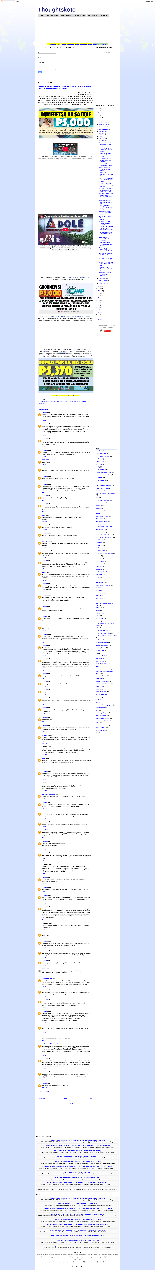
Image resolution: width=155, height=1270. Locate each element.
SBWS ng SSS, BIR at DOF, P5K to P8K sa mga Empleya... (106, 207)
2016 (99, 293)
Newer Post (42, 1098)
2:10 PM (44, 537)
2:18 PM (44, 818)
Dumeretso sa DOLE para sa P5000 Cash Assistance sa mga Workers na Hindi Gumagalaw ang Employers (77, 1166)
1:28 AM (44, 798)
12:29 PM (44, 529)
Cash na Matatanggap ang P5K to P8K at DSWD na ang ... (106, 264)
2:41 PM (44, 1055)
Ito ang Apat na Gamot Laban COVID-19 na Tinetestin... (105, 239)
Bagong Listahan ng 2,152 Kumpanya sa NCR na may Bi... (105, 233)
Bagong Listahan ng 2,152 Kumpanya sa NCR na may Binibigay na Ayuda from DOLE (77, 1140)
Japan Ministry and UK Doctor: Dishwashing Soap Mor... (105, 212)
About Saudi (99, 451)
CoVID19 (59, 401)
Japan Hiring (99, 564)
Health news (99, 545)
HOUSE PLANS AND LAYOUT (104, 537)
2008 (99, 312)
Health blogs (99, 542)
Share (39, 90)
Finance (98, 513)
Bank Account (99, 464)
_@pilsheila (45, 541)
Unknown (44, 412)
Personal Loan (99, 618)
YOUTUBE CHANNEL (52, 15)
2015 (99, 295)
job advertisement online (102, 694)
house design (99, 678)
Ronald (44, 830)
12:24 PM (44, 1088)
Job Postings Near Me (101, 571)
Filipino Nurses (99, 510)
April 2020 (102, 141)
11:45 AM (44, 500)
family (97, 666)
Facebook (98, 508)
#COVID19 (44, 401)
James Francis (46, 551)
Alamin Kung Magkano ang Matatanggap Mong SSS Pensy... (106, 180)
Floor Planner (99, 518)
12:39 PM (44, 790)
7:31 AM (44, 704)
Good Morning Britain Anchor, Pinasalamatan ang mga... (105, 244)
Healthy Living (99, 548)
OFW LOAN (99, 598)
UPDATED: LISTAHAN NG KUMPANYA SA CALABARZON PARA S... (106, 196)
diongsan (44, 572)
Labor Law (98, 579)
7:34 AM (44, 420)
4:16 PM (44, 929)
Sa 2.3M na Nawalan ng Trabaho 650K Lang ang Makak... (105, 149)
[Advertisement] (77, 32)
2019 (99, 286)
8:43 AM (44, 464)
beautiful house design (101, 663)
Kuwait (97, 577)
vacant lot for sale (100, 730)
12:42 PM (44, 754)
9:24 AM (44, 1022)
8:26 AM (44, 456)
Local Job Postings (101, 593)
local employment (100, 707)
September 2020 (103, 129)
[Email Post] (44, 399)
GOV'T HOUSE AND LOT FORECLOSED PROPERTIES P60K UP (106, 228)
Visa (97, 653)
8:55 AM (44, 996)
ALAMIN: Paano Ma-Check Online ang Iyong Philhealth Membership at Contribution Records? (77, 1145)
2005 (99, 319)
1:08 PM (44, 767)
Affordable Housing (101, 453)
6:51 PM (44, 860)
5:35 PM (44, 591)
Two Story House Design (102, 645)
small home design (101, 715)
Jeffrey (43, 515)
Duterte (98, 497)
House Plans (99, 558)
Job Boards (99, 569)
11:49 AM (44, 511)
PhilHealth (98, 621)
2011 (99, 305)
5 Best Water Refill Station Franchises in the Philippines (77, 1203)
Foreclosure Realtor (101, 529)
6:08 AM (44, 678)
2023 (99, 113)
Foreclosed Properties (101, 521)
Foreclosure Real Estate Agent (104, 526)
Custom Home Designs (102, 490)
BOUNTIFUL (104, 15)
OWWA (98, 610)
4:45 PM (44, 568)
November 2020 (103, 124)
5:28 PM (44, 849)
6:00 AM (44, 779)
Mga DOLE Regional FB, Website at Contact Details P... (105, 223)
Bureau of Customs (101, 480)
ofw (97, 710)
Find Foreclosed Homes (102, 516)
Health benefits (99, 540)
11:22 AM (44, 1040)
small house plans (100, 727)
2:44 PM (44, 557)
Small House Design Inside (103, 633)
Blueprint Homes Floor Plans (103, 474)
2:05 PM (44, 947)
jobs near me (99, 702)
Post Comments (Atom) (69, 1104)
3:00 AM (44, 642)
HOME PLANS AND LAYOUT (104, 534)
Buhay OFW (99, 477)
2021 (99, 117)
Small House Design (101, 630)
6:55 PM (44, 612)
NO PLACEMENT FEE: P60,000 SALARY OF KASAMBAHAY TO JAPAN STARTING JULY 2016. (77, 1188)
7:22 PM (44, 622)
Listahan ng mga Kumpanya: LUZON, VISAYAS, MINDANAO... (106, 249)
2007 (99, 314)
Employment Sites (100, 502)
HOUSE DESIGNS (66, 15)
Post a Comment (44, 1091)
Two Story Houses (100, 647)
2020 (99, 120)
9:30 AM (44, 713)
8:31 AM (44, 986)
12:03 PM (44, 743)
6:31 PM (44, 603)
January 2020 (102, 283)
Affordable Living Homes (102, 456)
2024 (99, 110)
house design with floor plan (103, 683)
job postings (99, 697)
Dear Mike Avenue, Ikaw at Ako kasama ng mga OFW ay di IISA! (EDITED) (77, 1151)
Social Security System (102, 642)
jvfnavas (44, 968)
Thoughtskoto (57, 9)
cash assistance (51, 401)
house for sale (99, 686)
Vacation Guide (100, 650)
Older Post (89, 1098)
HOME (41, 15)
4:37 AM (44, 874)
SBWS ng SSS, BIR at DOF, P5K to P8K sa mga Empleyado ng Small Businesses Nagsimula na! (77, 1246)
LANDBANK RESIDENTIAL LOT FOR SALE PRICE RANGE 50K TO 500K (77, 1156)
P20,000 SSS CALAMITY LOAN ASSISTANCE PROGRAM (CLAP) (105, 190)
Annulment (98, 459)
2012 (99, 302)
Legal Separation (100, 582)
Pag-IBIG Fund (100, 613)
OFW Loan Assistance (102, 601)
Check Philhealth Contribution (103, 485)
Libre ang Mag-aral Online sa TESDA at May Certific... (105, 254)
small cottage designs (101, 713)
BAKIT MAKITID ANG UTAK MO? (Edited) (77, 1172)
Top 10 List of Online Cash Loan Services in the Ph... (106, 164)
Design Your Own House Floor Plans (105, 493)
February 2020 (103, 281)
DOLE (88, 401)
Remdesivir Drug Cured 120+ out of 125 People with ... (105, 202)
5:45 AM (44, 883)
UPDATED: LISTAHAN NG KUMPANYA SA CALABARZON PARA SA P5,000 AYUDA (77, 1161)
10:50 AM (44, 480)
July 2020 (101, 134)
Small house (99, 640)
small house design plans (102, 725)
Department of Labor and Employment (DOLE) (74, 401)
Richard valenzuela (47, 978)
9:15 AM (44, 1007)
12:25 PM (44, 521)
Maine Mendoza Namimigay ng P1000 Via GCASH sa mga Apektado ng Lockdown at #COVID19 (77, 1182)
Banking (98, 467)
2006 (99, 316)
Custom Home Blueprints (102, 488)
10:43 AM (44, 731)
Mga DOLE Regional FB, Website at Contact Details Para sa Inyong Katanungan (77, 1230)
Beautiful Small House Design (103, 472)
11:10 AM (44, 492)
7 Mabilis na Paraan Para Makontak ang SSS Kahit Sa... (106, 174)
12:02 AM (44, 1079)
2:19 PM (44, 547)
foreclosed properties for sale (103, 669)
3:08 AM (44, 655)
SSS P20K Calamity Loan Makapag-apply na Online (106, 259)
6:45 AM (44, 686)
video (97, 733)
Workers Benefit (42, 403)
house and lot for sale (101, 675)
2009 (99, 309)
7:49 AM (44, 435)
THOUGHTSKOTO (56, 316)
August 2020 (102, 131)
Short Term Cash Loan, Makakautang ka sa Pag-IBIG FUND (106, 185)
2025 (99, 108)
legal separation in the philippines (104, 705)
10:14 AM (44, 808)
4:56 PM (44, 580)
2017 (99, 291)
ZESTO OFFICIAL (47, 460)
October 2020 (102, 126)
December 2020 (103, 122)
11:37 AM (44, 837)
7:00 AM (44, 937)
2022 (99, 115)
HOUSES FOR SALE (79, 15)
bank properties (100, 661)
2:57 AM (44, 630)
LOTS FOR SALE (92, 15)
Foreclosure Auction (101, 524)
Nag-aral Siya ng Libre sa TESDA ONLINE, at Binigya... (105, 169)
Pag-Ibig (98, 615)
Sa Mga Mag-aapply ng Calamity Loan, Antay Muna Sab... (105, 160)
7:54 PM (44, 957)
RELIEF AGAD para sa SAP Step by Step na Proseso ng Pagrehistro (77, 1177)
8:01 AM (44, 826)
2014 (99, 298)
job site (97, 699)
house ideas (99, 689)
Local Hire (98, 590)
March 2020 (102, 278)
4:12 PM (44, 1032)
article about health (101, 655)
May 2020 (102, 138)
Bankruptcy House (101, 469)
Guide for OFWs (100, 532)
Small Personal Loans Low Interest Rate (106, 635)
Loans (97, 587)
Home (65, 1098)
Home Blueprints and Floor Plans (104, 553)
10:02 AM (44, 722)
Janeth (43, 758)
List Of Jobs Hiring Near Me (103, 585)
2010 (99, 307)
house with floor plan (101, 691)
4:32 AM (44, 670)
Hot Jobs (98, 556)
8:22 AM (44, 903)
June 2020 (102, 136)
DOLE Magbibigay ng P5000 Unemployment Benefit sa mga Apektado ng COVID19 (77, 1235)
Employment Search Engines (103, 500)
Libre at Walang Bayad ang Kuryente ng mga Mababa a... (106, 218)
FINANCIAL (99, 505)
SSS (97, 627)
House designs (100, 561)
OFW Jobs (98, 595)
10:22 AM (44, 472)
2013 (99, 300)
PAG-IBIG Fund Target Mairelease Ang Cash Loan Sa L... (105, 155)
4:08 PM (44, 1068)
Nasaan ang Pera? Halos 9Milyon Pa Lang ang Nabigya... (105, 144)
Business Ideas (100, 482)
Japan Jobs (99, 566)
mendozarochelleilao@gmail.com (51, 1044)
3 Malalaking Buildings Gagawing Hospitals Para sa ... (106, 269)
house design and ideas (102, 681)
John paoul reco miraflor (48, 794)
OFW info (98, 607)
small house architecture (102, 718)
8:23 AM (44, 446)
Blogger (85, 1266)
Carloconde (45, 735)
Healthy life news (100, 550)
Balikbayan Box (100, 461)
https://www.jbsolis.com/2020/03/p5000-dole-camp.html (75, 316)
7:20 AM (44, 694)
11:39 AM (44, 919)
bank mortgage (100, 658)
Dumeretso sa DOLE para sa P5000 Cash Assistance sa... (106, 274)
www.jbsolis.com (56, 395)
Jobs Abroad (99, 574)
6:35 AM (44, 965)
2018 (99, 288)
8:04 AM (44, 891)
